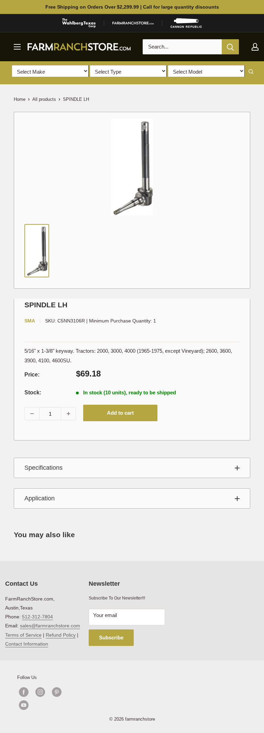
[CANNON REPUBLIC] (185, 23)
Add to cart (120, 413)
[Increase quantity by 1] (68, 413)
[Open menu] (17, 47)
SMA (29, 320)
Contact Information (26, 644)
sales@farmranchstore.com (50, 625)
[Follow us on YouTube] (48, 705)
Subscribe (111, 637)
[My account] (255, 47)
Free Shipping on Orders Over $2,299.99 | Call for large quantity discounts (132, 7)
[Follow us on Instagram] (40, 692)
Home (19, 99)
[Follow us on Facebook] (24, 692)
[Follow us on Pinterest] (57, 692)
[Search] (230, 46)
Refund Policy (61, 635)
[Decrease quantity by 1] (32, 413)
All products (44, 99)
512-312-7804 (37, 616)
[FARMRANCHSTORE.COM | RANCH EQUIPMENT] (133, 23)
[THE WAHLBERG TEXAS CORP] (79, 23)
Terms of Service (23, 635)
